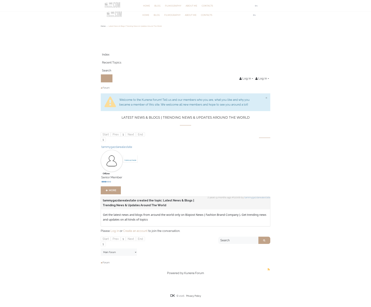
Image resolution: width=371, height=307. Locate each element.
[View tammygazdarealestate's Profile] (111, 160)
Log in (115, 231)
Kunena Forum (194, 273)
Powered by (175, 273)
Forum (106, 87)
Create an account (135, 231)
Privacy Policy (193, 296)
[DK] (112, 5)
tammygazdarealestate (116, 147)
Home (103, 26)
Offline (106, 173)
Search (106, 70)
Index (105, 54)
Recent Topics (111, 62)
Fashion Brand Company (222, 215)
